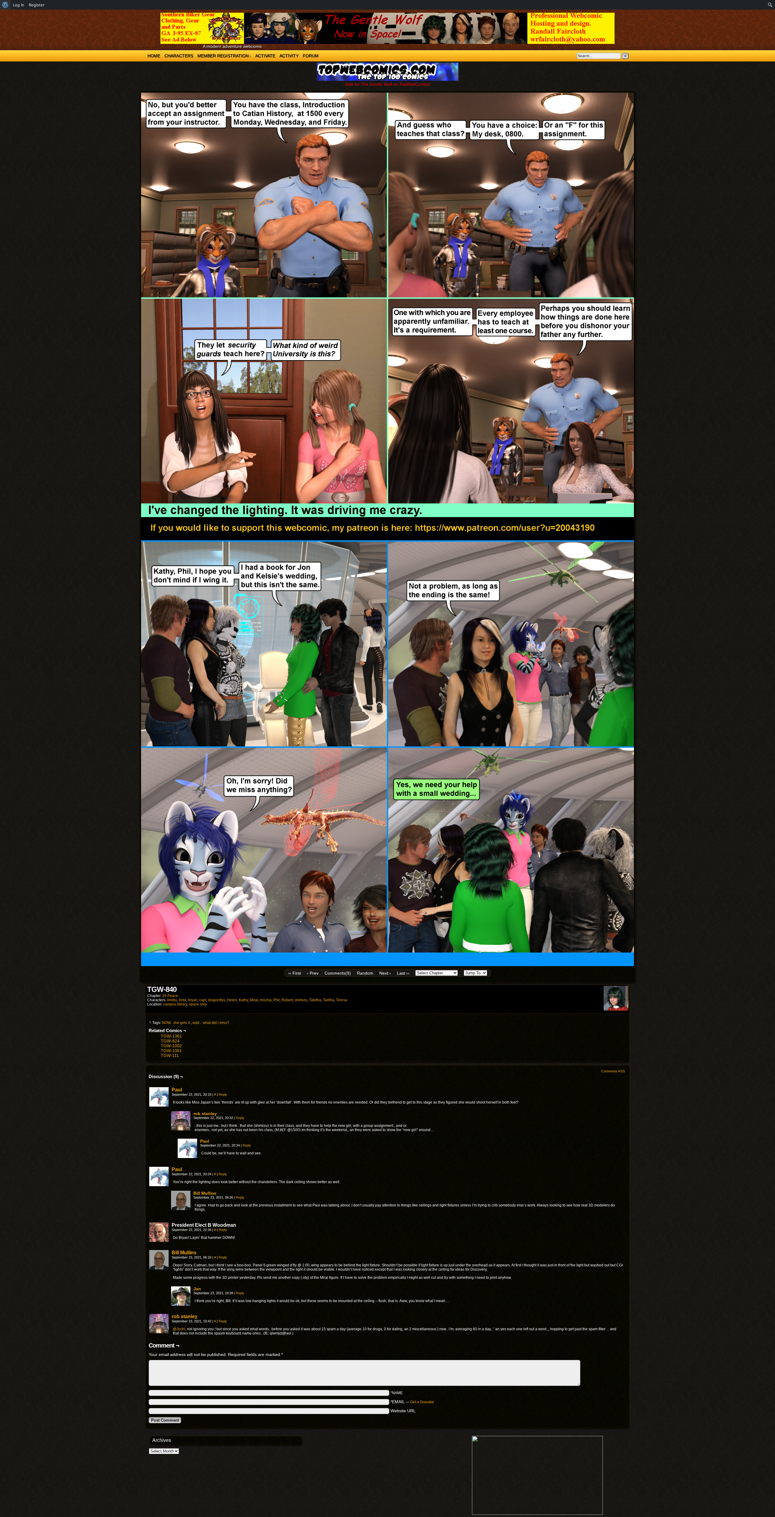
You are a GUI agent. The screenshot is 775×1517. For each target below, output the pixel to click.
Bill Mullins (204, 1193)
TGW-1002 (171, 1045)
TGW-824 (170, 1040)
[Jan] (180, 1304)
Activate (265, 55)
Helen (232, 1000)
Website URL (403, 1410)
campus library (175, 1004)
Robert (287, 1000)
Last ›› (403, 973)
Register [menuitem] (37, 4)
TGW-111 (170, 1055)
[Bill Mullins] (180, 1208)
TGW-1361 (171, 1036)
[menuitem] (5, 5)
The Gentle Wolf (387, 28)
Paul (177, 1089)
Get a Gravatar (422, 1402)
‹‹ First (294, 973)
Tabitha (315, 1000)
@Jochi (179, 1329)
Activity (288, 55)
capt (202, 1000)
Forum (310, 55)
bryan (192, 1000)
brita (182, 1000)
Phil (276, 1000)
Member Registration (224, 55)
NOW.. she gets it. (176, 1023)
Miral (254, 1000)
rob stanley (205, 1113)
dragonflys (216, 1000)
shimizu (301, 1000)
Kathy (243, 1000)
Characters (178, 55)
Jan (197, 1288)
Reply (223, 1094)
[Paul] (159, 1105)
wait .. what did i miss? (211, 1023)
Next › (385, 973)
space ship (198, 1004)
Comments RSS (613, 1071)
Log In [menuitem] (18, 4)
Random (365, 973)
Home (153, 55)
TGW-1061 (171, 1050)
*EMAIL (412, 1401)
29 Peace (170, 996)
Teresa (341, 1000)
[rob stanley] (180, 1129)
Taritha (328, 1000)
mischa (266, 1000)
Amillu (172, 1000)
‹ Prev (312, 973)
